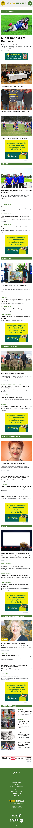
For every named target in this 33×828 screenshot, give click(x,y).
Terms (13, 809)
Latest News (8, 12)
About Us (16, 795)
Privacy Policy (18, 809)
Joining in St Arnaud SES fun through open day (15, 309)
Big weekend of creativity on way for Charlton (15, 575)
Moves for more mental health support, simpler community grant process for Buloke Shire (15, 476)
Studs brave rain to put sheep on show (12, 373)
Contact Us (16, 798)
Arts (4, 526)
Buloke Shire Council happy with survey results (15, 496)
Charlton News (6, 314)
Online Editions (16, 793)
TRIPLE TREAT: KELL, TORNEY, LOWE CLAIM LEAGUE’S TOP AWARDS (16, 191)
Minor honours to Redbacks (13, 39)
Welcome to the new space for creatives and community (14, 585)
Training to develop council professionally (13, 643)
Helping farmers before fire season (11, 397)
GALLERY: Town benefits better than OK (13, 566)
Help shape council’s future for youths (12, 86)
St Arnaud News (6, 204)
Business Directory (16, 791)
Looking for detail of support (9, 676)
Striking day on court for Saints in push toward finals (24, 744)
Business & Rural (10, 346)
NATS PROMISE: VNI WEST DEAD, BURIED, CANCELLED (16, 487)
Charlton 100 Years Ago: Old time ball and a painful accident (16, 317)
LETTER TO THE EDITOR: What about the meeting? (16, 656)
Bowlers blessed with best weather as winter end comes (16, 227)
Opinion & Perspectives (13, 616)
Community (7, 258)
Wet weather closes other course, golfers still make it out (15, 112)
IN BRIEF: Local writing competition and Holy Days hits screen (15, 300)
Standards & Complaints (16, 807)
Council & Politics (11, 436)
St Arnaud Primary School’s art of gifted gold (14, 285)
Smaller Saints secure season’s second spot (14, 138)
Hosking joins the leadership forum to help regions (16, 406)
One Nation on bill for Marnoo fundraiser (13, 463)
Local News (4, 297)
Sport (5, 164)
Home (16, 789)
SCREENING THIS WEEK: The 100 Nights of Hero (15, 553)
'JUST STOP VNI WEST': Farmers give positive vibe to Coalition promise (15, 387)
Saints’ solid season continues (10, 207)
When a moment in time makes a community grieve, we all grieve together (14, 666)
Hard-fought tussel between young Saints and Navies (15, 216)
